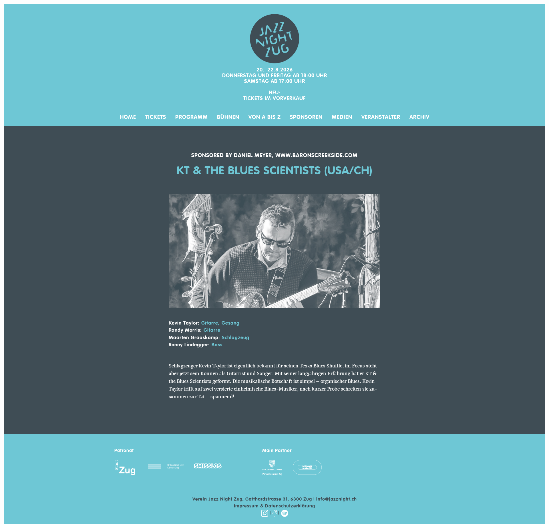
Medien (342, 117)
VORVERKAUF (289, 98)
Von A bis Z (264, 117)
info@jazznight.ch (336, 499)
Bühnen (228, 117)
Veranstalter (380, 117)
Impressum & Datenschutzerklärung (274, 506)
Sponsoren (306, 117)
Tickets (155, 117)
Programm (191, 117)
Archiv (419, 117)
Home (128, 117)
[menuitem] (128, 114)
